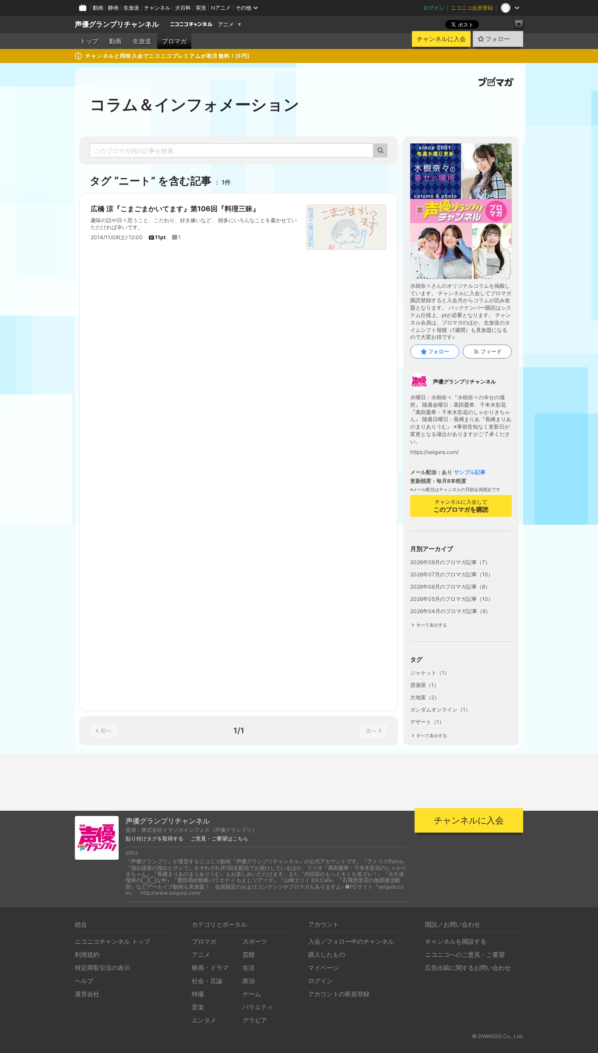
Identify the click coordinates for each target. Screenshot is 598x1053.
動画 (98, 7)
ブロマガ (174, 41)
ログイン (433, 7)
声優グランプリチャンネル (117, 24)
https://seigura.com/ (434, 452)
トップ (89, 41)
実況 (201, 7)
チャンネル (157, 7)
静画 (113, 7)
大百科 (183, 7)
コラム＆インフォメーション (194, 104)
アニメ (226, 24)
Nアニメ (221, 7)
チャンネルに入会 (441, 38)
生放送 (131, 7)
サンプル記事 (469, 472)
